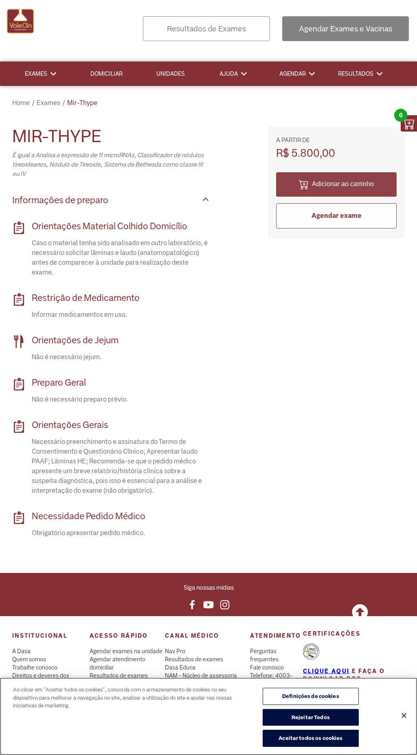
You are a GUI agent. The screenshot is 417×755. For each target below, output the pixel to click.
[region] (208, 716)
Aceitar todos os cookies (310, 738)
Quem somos (29, 659)
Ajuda (228, 73)
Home (21, 103)
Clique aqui (326, 671)
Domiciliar (106, 73)
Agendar (292, 73)
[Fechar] (404, 715)
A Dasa (21, 651)
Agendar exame (337, 215)
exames (48, 103)
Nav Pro (175, 651)
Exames (36, 73)
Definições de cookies (310, 696)
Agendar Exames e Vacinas (345, 28)
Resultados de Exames (206, 28)
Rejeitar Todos (311, 717)
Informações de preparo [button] (60, 200)
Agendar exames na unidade (126, 651)
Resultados (355, 73)
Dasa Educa (180, 667)
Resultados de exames (119, 675)
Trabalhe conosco (34, 667)
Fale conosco (267, 667)
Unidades (170, 73)
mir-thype (82, 103)
